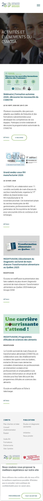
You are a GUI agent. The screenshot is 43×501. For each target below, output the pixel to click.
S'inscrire (19, 137)
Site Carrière (8, 449)
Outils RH (6, 439)
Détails (6, 137)
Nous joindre (28, 436)
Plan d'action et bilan (11, 424)
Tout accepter (31, 496)
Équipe (6, 433)
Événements (8, 445)
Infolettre (26, 433)
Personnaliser (14, 496)
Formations (7, 442)
